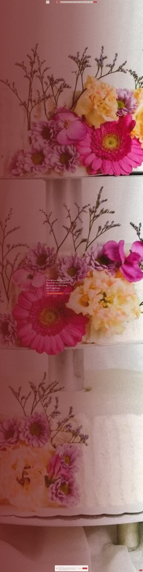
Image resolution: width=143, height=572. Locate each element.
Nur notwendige (80, 568)
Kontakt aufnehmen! (69, 293)
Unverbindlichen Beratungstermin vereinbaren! (55, 293)
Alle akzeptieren (85, 568)
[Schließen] (87, 566)
